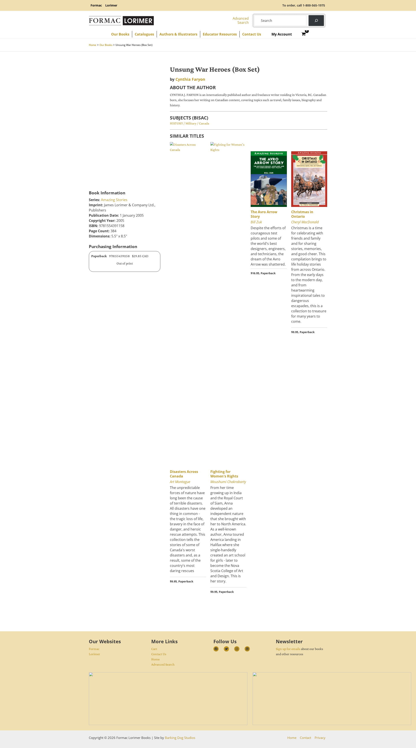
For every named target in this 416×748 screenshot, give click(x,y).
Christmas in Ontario (302, 214)
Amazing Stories (114, 199)
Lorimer (94, 654)
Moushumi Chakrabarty (228, 481)
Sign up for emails (288, 649)
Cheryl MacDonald (305, 222)
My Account (281, 34)
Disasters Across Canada (184, 474)
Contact (305, 737)
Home (155, 659)
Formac (94, 649)
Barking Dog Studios (180, 737)
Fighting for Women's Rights (224, 474)
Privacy (320, 737)
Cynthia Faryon (190, 79)
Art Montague (180, 481)
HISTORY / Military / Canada (189, 123)
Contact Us (158, 654)
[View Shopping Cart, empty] (304, 34)
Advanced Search (163, 664)
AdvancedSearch (241, 20)
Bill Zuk (256, 222)
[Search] (316, 20)
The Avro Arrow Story (264, 214)
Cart (154, 649)
